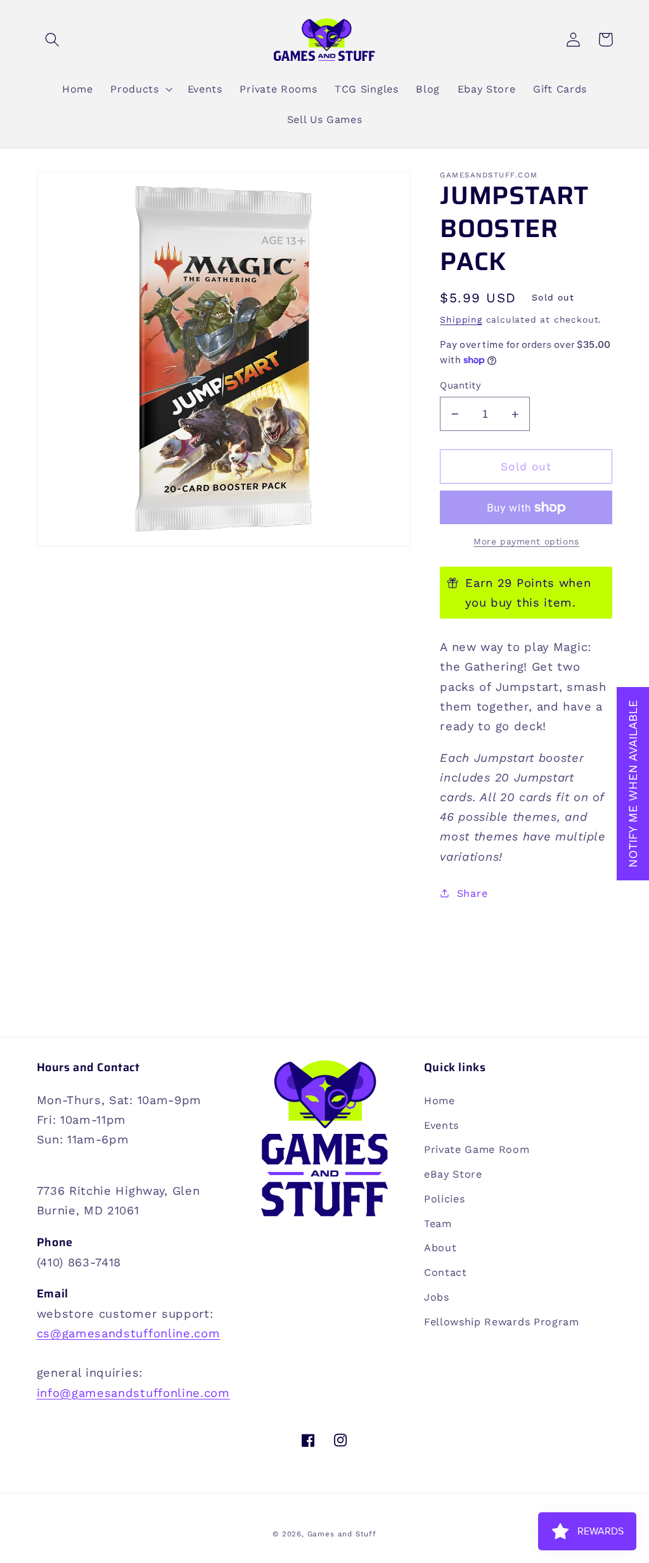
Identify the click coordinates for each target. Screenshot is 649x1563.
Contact (445, 1272)
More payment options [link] (526, 541)
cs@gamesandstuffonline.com (129, 1333)
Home (439, 1101)
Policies (444, 1199)
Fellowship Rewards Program (501, 1322)
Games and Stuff (341, 1533)
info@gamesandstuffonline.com (133, 1392)
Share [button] (472, 893)
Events (441, 1125)
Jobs (436, 1297)
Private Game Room (477, 1149)
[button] (53, 39)
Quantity (460, 385)
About (440, 1248)
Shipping (461, 319)
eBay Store (453, 1174)
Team (438, 1224)
